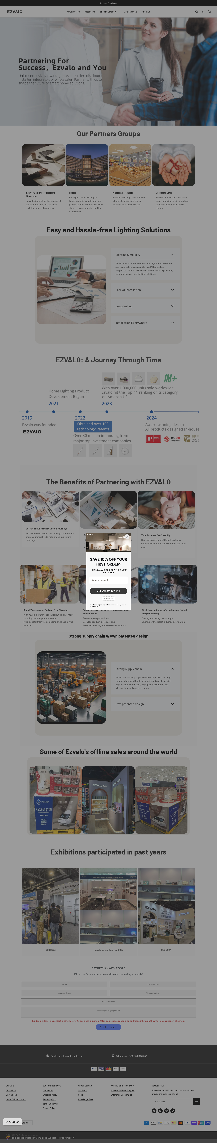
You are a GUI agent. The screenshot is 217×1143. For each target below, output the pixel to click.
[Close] (127, 536)
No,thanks (108, 598)
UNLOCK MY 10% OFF (108, 590)
